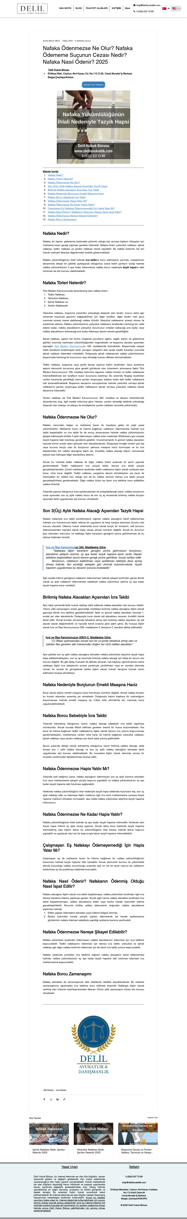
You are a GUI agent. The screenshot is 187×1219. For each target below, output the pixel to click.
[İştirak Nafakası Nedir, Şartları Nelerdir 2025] (49, 1134)
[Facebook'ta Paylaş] (44, 1099)
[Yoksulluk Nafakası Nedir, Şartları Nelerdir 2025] (93, 1134)
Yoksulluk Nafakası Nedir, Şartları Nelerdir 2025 (90, 1151)
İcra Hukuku (61, 1090)
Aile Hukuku (48, 1090)
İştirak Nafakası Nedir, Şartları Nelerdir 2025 (49, 1151)
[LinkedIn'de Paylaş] (57, 1099)
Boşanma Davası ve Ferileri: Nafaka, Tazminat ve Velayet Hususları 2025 (136, 1151)
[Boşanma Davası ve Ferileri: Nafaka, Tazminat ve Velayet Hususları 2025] (138, 1134)
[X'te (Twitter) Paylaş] (51, 1099)
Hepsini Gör (153, 1117)
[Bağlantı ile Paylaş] (64, 1099)
